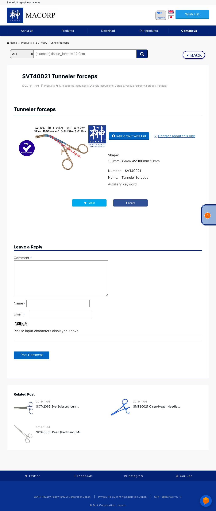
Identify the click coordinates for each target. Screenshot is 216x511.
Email (19, 314)
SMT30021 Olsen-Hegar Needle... (156, 406)
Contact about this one (176, 136)
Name (19, 303)
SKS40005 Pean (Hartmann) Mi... (59, 432)
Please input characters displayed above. (46, 331)
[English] (171, 12)
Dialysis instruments (101, 85)
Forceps (151, 85)
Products (67, 30)
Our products (148, 30)
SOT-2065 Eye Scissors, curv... (57, 406)
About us (27, 30)
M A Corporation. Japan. (109, 505)
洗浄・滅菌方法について (168, 496)
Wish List (192, 14)
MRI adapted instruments (74, 85)
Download (108, 30)
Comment (23, 258)
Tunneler (162, 85)
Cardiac (119, 85)
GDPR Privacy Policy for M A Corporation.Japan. (62, 496)
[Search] (142, 54)
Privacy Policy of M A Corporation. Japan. (122, 496)
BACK (195, 55)
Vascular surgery (135, 85)
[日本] (171, 18)
